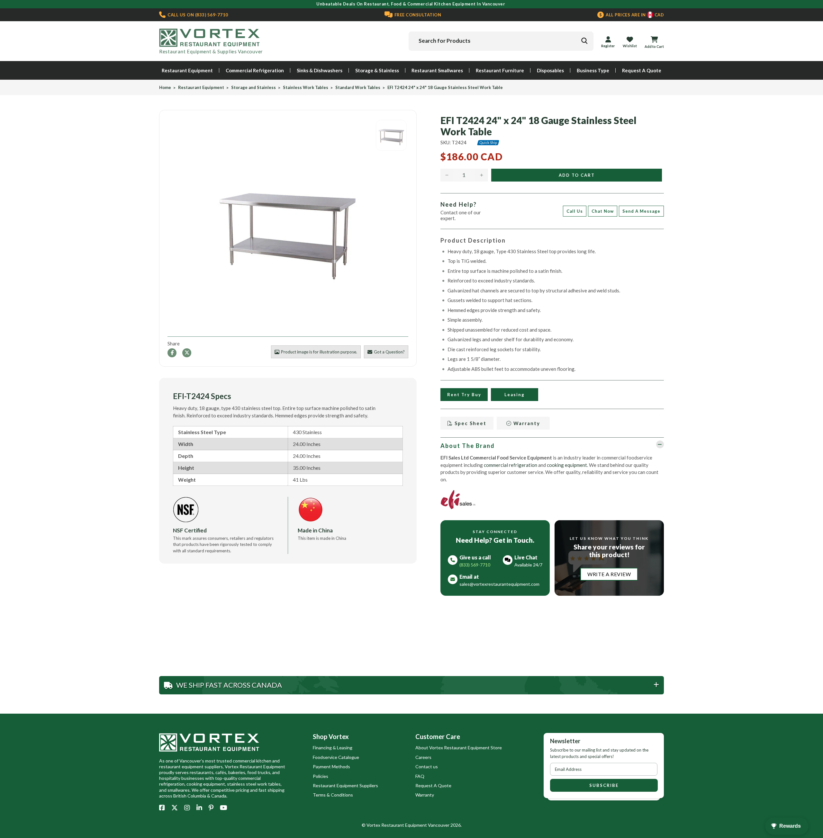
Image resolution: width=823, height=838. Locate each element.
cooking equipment (567, 465)
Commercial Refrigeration (255, 70)
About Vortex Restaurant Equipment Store (458, 747)
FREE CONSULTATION (417, 14)
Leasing (514, 394)
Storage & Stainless (377, 70)
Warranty (526, 423)
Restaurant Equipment (187, 70)
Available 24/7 (528, 564)
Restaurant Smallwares (437, 70)
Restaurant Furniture (500, 70)
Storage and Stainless (253, 87)
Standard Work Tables (357, 87)
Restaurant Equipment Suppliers (345, 785)
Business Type (593, 70)
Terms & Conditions (333, 795)
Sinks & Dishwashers (319, 70)
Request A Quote (641, 70)
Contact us (426, 766)
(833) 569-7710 (197, 14)
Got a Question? (389, 351)
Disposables (550, 70)
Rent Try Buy (464, 394)
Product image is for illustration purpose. (319, 351)
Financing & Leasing (332, 747)
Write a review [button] (609, 574)
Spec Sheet (469, 423)
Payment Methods (331, 766)
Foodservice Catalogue (336, 757)
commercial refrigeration (510, 465)
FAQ (419, 776)
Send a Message (641, 211)
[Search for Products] (584, 40)
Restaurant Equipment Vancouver (415, 825)
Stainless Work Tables (305, 87)
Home (165, 87)
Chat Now (603, 211)
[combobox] (501, 41)
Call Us (574, 211)
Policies (320, 776)
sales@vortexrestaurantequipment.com (499, 584)
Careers (423, 757)
